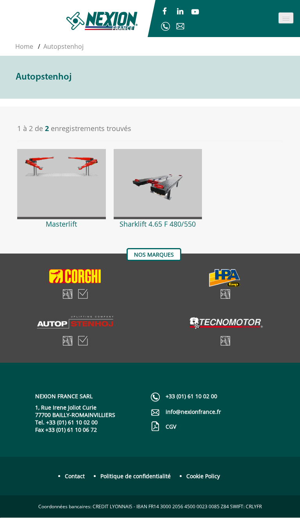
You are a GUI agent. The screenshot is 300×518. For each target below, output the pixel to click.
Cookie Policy (203, 476)
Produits (67, 294)
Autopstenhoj (75, 325)
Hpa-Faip (225, 278)
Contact (75, 476)
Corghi (75, 278)
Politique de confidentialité (135, 476)
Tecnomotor (225, 325)
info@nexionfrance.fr (179, 26)
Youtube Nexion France (195, 12)
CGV (171, 426)
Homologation (83, 294)
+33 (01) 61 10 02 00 (165, 26)
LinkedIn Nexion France (180, 12)
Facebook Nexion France (165, 12)
